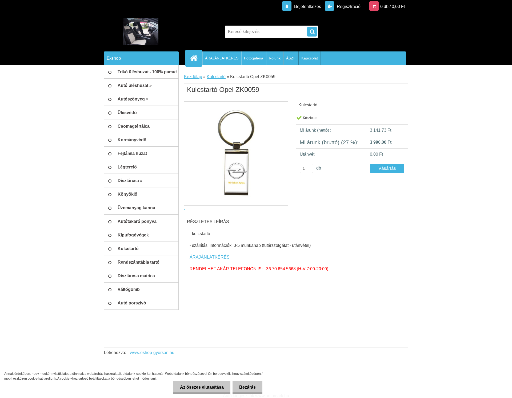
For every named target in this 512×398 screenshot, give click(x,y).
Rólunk (275, 58)
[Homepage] (196, 58)
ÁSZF (291, 58)
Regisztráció (348, 6)
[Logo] (140, 31)
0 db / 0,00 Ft (392, 6)
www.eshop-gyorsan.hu (152, 352)
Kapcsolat (309, 58)
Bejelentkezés (307, 6)
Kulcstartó (216, 76)
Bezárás (247, 387)
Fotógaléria (253, 58)
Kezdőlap (193, 76)
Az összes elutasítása (202, 387)
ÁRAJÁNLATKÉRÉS (221, 58)
